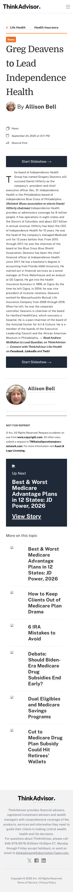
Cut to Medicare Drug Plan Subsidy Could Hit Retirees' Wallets (45, 746)
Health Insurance (46, 27)
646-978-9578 (15, 843)
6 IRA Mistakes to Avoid (41, 633)
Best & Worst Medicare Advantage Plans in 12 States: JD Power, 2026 (43, 564)
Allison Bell (40, 106)
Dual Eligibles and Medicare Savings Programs (44, 707)
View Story (26, 516)
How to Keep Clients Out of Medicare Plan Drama (45, 603)
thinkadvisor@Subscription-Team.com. (42, 853)
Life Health (18, 27)
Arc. (35, 878)
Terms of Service (27, 882)
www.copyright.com (29, 437)
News (10, 39)
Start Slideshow (34, 161)
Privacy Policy (47, 882)
